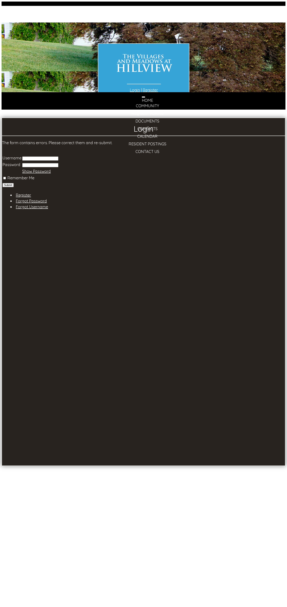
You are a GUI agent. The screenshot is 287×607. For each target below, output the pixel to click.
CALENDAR (147, 136)
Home (147, 100)
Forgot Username (32, 206)
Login (135, 90)
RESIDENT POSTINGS (147, 143)
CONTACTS (147, 128)
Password (11, 164)
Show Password (36, 171)
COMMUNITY (147, 105)
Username (12, 158)
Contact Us (147, 151)
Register (150, 90)
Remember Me (20, 177)
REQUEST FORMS (147, 113)
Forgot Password (31, 200)
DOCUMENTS (147, 121)
